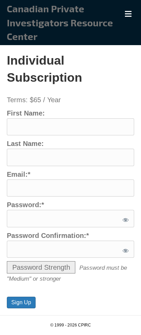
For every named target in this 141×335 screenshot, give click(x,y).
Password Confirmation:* (48, 235)
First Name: (26, 113)
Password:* (25, 205)
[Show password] (124, 218)
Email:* (18, 174)
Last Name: (25, 143)
